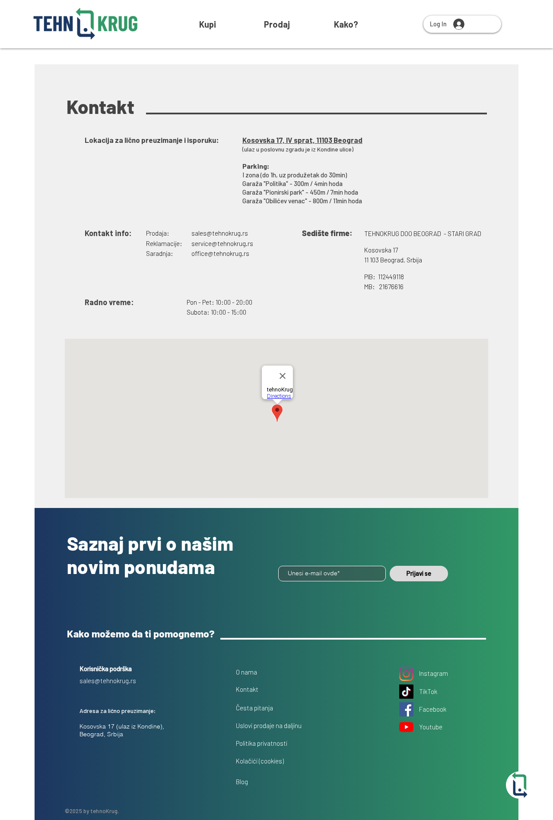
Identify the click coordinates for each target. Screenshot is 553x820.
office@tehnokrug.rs (220, 253)
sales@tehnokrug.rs (219, 233)
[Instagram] (406, 674)
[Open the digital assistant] (520, 785)
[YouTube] (406, 727)
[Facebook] (406, 709)
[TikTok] (406, 691)
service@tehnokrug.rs (222, 243)
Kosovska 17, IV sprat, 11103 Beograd (302, 140)
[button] (346, 24)
